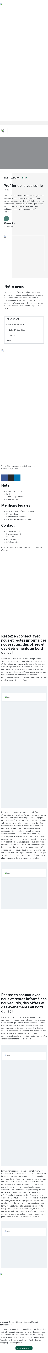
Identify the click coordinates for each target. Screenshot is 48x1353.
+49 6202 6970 (9, 227)
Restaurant (15, 178)
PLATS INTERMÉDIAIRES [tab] (15, 325)
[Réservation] (6, 218)
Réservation (9, 223)
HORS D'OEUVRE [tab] (12, 319)
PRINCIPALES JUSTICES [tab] (15, 330)
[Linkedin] (17, 477)
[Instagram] (11, 477)
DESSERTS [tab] (10, 335)
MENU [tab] (8, 341)
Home (6, 178)
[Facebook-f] (4, 477)
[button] (24, 123)
